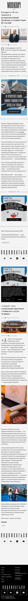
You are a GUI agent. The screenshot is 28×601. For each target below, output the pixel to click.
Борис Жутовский (5, 242)
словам (22, 132)
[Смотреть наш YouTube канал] (23, 258)
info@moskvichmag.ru (10, 597)
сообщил (11, 48)
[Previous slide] (3, 404)
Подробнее (20, 299)
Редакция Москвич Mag (12, 26)
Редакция (17, 567)
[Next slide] (25, 404)
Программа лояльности (18, 579)
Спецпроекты (18, 575)
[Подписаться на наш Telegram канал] (4, 258)
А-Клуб (3, 525)
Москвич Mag (9, 596)
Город (2, 26)
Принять (8, 299)
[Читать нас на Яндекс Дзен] (17, 258)
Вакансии (17, 570)
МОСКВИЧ (14, 5)
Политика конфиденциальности (21, 573)
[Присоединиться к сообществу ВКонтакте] (11, 258)
